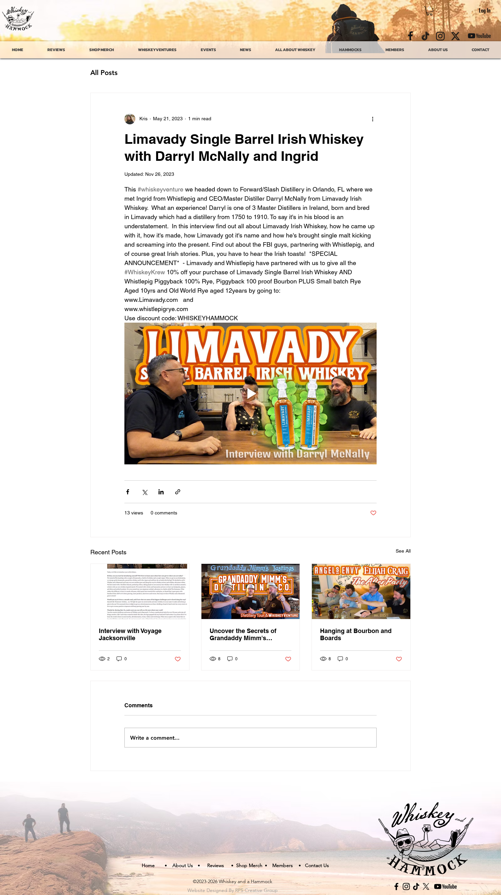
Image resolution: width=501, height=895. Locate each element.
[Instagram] (406, 886)
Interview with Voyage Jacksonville (130, 634)
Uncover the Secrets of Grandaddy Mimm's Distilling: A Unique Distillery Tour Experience (247, 634)
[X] (426, 886)
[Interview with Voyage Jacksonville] (140, 591)
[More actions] (372, 119)
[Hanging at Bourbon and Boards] (361, 591)
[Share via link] (177, 492)
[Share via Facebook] (127, 492)
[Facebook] (396, 886)
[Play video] (250, 393)
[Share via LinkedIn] (161, 492)
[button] (429, 11)
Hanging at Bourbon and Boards (356, 634)
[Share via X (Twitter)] (144, 492)
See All (403, 551)
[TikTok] (416, 886)
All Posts (104, 72)
